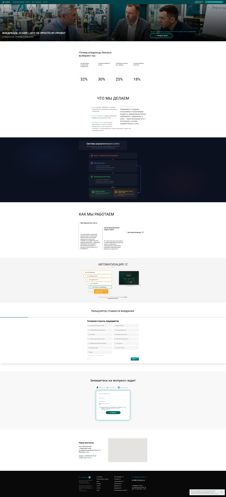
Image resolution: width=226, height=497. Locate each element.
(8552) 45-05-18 (101, 387)
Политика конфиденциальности (212, 493)
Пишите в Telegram (124, 387)
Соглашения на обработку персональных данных (113, 408)
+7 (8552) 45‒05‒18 (90, 456)
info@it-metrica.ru (198, 2)
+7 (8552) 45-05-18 (199, 1)
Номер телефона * (102, 401)
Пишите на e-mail (112, 387)
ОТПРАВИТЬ (113, 412)
